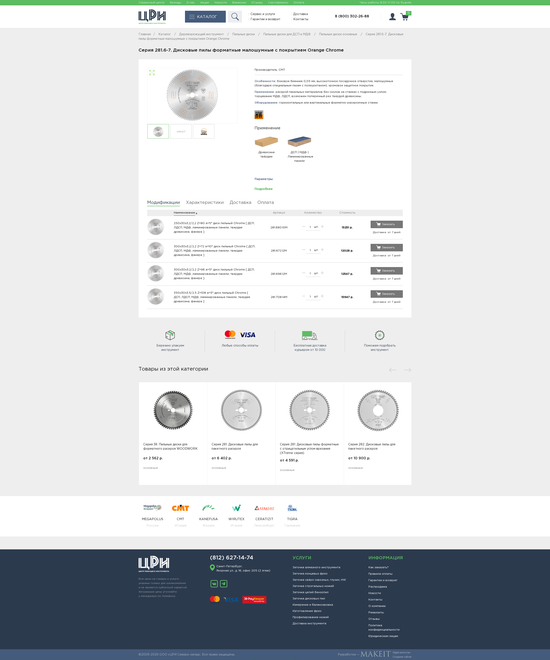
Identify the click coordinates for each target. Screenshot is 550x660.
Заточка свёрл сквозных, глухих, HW (319, 580)
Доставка (300, 14)
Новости (220, 3)
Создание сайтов (402, 656)
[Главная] (152, 16)
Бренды (175, 3)
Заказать (388, 224)
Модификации (163, 203)
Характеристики (205, 203)
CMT (282, 70)
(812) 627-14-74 (231, 558)
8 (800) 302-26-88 (352, 16)
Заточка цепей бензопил (310, 592)
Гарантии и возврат (265, 19)
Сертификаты (278, 3)
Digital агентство (401, 652)
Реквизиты (376, 612)
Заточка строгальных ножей (313, 586)
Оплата (298, 3)
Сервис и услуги (263, 14)
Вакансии (239, 3)
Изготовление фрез (307, 611)
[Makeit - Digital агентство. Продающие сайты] (376, 654)
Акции (204, 3)
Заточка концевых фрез (310, 574)
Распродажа (377, 587)
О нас (190, 3)
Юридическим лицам (383, 636)
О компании (377, 606)
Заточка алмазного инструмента (316, 567)
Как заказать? (378, 567)
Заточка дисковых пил (309, 598)
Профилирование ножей (311, 617)
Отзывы (257, 3)
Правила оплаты (380, 574)
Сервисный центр (152, 3)
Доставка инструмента (309, 623)
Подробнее (264, 189)
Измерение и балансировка (313, 605)
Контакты (300, 19)
